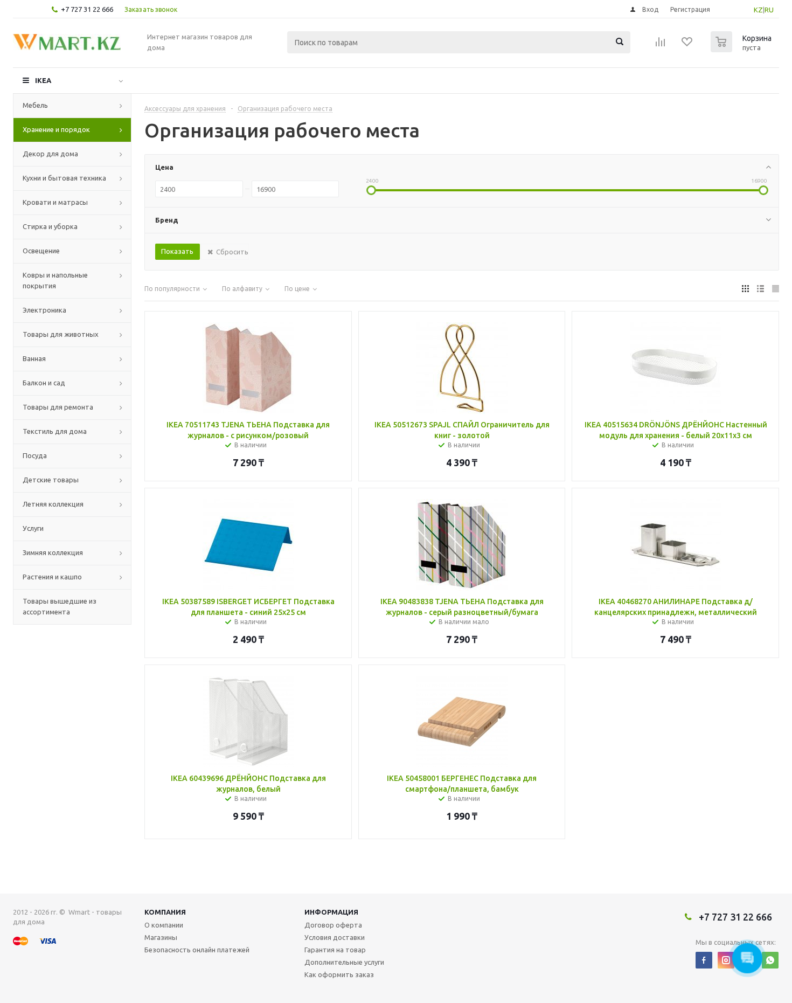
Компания (165, 912)
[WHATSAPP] (770, 960)
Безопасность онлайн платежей (196, 949)
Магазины (160, 937)
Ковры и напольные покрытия (55, 280)
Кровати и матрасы (55, 202)
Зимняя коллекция (53, 552)
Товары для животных (61, 334)
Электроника (44, 310)
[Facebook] (704, 960)
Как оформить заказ (339, 974)
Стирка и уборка (50, 226)
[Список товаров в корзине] (742, 49)
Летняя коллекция (53, 504)
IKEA (43, 80)
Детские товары (51, 479)
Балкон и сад (44, 382)
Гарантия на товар (335, 949)
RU (769, 9)
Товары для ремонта (58, 407)
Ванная (34, 358)
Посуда (35, 455)
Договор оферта (333, 925)
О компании (163, 925)
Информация (331, 912)
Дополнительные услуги (344, 962)
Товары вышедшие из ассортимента (59, 606)
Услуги (33, 528)
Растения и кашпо (52, 576)
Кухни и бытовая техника (64, 178)
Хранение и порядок (56, 129)
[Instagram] (726, 960)
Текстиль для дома (55, 431)
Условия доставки (334, 937)
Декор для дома (50, 153)
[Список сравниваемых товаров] (660, 45)
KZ (758, 9)
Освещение (41, 250)
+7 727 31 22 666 (87, 9)
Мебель (35, 105)
